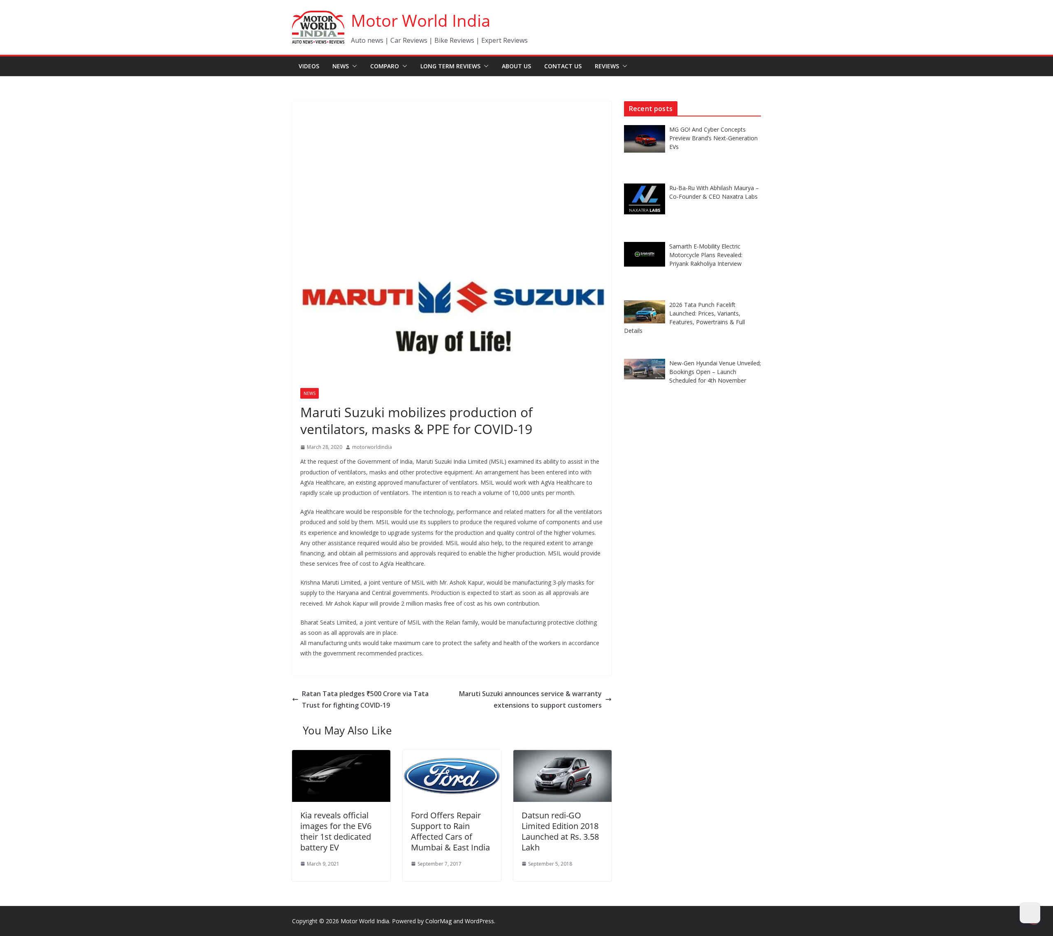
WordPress (479, 921)
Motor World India (420, 20)
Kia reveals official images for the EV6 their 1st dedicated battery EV (335, 831)
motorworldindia (372, 447)
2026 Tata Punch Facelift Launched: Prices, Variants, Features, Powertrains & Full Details (684, 317)
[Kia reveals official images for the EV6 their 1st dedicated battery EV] (341, 755)
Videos (309, 66)
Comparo (384, 66)
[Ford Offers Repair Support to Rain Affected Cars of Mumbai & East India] (452, 755)
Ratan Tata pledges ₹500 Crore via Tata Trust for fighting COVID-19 (365, 699)
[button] (353, 66)
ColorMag (438, 921)
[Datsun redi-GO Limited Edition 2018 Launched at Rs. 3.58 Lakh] (562, 755)
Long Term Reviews (450, 66)
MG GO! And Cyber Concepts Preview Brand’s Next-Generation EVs (713, 138)
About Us (516, 66)
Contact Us (563, 66)
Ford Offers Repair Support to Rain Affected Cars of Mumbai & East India (450, 831)
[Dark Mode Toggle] (1030, 913)
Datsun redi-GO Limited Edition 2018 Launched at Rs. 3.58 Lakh (560, 831)
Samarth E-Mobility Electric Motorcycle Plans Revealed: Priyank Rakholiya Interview (705, 254)
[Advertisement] (452, 163)
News (340, 66)
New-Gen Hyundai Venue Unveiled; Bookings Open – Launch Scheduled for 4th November (715, 371)
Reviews (607, 66)
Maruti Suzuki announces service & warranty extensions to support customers (530, 699)
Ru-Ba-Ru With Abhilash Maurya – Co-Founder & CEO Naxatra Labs (714, 192)
